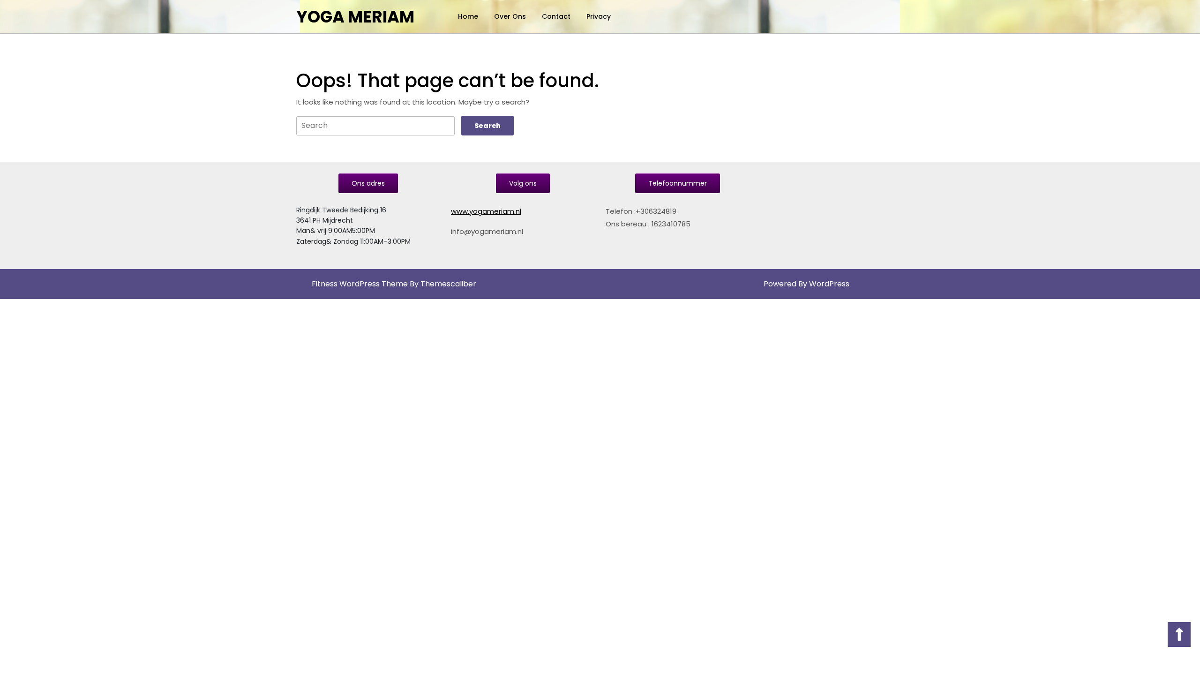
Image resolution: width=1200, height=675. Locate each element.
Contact (556, 16)
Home (468, 16)
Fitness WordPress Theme (360, 283)
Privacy (598, 16)
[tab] (487, 125)
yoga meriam (355, 16)
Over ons (510, 16)
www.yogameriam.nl (486, 211)
